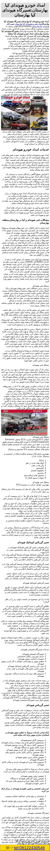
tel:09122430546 (29, 847)
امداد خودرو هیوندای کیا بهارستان (28, 24)
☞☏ (25, 847)
